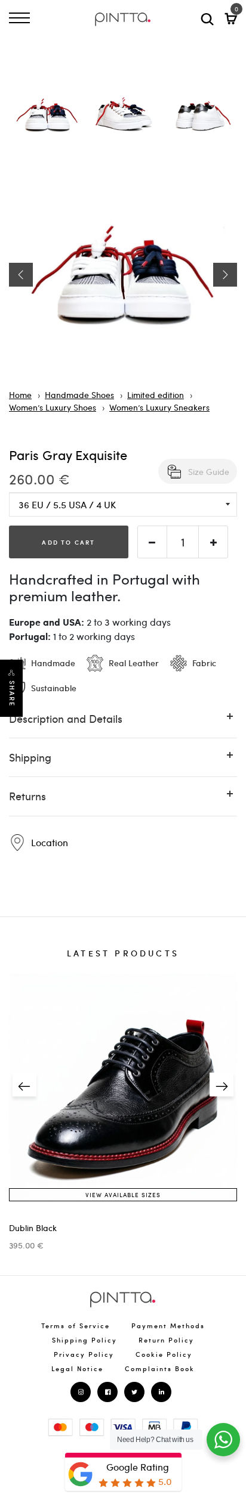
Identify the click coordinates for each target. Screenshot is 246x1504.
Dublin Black (33, 1228)
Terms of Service (75, 1325)
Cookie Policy (164, 1354)
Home (20, 394)
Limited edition (155, 394)
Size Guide (208, 471)
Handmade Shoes (79, 394)
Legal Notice (77, 1368)
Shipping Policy (84, 1340)
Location (48, 842)
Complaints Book (160, 1368)
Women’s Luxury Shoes (52, 407)
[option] (47, 119)
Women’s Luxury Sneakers (159, 407)
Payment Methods (168, 1325)
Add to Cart (68, 541)
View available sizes (123, 1195)
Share (12, 693)
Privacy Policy (84, 1354)
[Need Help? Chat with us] (223, 1439)
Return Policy (166, 1340)
